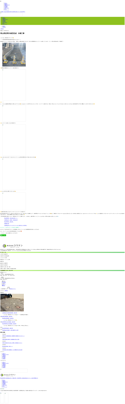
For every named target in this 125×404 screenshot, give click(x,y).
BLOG (3, 23)
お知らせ (3, 353)
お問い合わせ (4, 22)
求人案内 (3, 357)
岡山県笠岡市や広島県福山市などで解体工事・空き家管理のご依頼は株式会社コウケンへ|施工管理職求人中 (19, 378)
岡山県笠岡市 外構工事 (9, 221)
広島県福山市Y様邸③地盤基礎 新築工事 (9, 312)
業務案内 (3, 18)
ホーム (5, 2)
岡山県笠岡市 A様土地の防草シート (11, 218)
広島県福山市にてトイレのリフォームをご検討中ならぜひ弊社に (15, 225)
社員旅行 (3, 358)
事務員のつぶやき (5, 354)
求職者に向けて (5, 19)
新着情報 (3, 356)
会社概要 (3, 21)
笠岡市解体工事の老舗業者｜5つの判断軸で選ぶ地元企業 (12, 349)
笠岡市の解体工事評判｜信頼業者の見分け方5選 (10, 339)
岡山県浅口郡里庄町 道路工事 (8, 318)
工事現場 (6, 290)
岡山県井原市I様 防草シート (7, 346)
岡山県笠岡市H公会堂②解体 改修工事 (9, 323)
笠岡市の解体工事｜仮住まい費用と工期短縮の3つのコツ (12, 342)
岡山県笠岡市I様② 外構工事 (7, 328)
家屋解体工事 (6, 223)
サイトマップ (4, 24)
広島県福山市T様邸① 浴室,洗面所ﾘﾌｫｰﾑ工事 (10, 330)
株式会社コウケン (13, 288)
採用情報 (3, 20)
